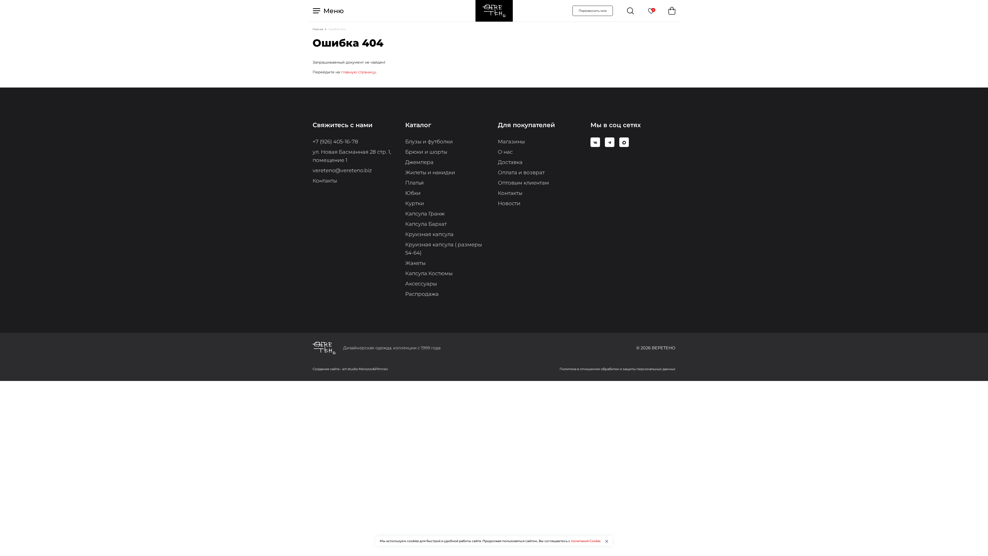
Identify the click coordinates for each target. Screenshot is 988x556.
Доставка (510, 162)
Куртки (414, 203)
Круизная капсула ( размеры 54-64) (443, 248)
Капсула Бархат (426, 224)
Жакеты (415, 263)
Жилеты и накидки (430, 172)
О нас (505, 152)
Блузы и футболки (429, 141)
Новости (509, 203)
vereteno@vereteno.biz (342, 170)
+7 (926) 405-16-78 (335, 141)
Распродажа (422, 294)
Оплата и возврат (521, 172)
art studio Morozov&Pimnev (365, 369)
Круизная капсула (429, 234)
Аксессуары (421, 284)
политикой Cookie (585, 541)
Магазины (511, 141)
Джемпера (419, 162)
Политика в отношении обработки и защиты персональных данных (617, 369)
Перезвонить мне (593, 11)
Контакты (325, 181)
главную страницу (358, 72)
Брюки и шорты (426, 152)
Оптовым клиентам (523, 183)
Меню (333, 11)
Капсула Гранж (425, 214)
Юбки (413, 193)
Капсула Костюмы (429, 273)
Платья (414, 183)
